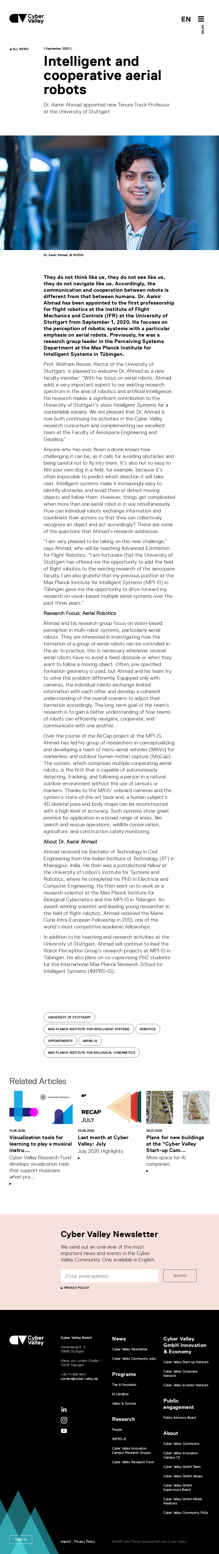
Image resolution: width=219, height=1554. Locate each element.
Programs (124, 1374)
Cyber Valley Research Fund (133, 1462)
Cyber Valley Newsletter (130, 1349)
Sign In (20, 1539)
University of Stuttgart (69, 1017)
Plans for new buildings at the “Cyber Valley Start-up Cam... (175, 1143)
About (170, 1433)
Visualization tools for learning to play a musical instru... (40, 1143)
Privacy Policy (76, 1287)
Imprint (66, 1541)
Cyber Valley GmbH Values (182, 1476)
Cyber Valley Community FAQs (185, 1512)
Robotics (148, 1029)
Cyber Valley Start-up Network (186, 1362)
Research (123, 1419)
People (117, 1429)
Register (180, 1275)
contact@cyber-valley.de (79, 1378)
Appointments (60, 1041)
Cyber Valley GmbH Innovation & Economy (185, 1345)
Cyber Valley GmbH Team (182, 1467)
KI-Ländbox (120, 1394)
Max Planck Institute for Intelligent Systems (88, 1029)
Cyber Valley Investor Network (185, 1385)
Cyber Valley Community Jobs (134, 1358)
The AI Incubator (124, 1384)
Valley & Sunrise (124, 1403)
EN (186, 19)
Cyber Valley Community (181, 1443)
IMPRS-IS (90, 1041)
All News (20, 49)
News (202, 29)
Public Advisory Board (179, 1417)
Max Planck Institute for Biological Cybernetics (91, 1052)
